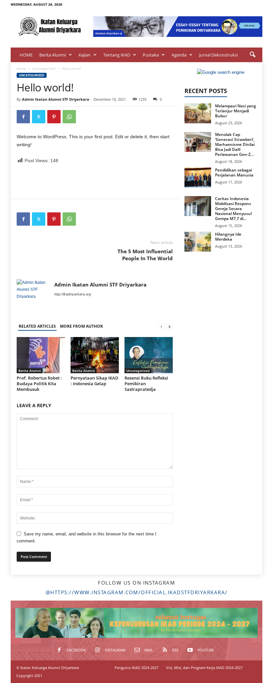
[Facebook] (216, 4)
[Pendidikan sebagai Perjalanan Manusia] (197, 177)
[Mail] (237, 4)
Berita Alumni (52, 55)
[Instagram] (226, 4)
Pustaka (151, 55)
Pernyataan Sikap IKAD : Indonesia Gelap (95, 381)
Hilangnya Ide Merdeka (228, 236)
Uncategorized (43, 68)
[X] (38, 116)
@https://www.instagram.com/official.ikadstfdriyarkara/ (137, 592)
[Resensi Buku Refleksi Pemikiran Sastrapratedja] (149, 355)
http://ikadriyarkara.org (72, 294)
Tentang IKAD (116, 55)
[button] (252, 55)
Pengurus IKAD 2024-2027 (136, 667)
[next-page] (169, 326)
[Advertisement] (95, 181)
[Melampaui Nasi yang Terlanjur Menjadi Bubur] (197, 113)
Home (21, 68)
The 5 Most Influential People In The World (145, 255)
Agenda (178, 55)
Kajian (85, 55)
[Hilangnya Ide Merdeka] (197, 242)
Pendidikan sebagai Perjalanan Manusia (234, 172)
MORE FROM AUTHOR (81, 326)
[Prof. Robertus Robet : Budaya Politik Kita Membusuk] (41, 355)
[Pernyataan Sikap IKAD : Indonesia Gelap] (95, 355)
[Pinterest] (54, 116)
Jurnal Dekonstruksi (218, 55)
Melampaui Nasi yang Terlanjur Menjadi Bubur (235, 111)
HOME (26, 55)
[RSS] (247, 4)
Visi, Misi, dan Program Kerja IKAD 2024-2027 (204, 667)
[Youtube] (257, 4)
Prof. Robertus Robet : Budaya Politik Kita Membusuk (39, 383)
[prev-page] (161, 326)
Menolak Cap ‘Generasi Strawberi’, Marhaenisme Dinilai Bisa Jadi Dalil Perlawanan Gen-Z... (235, 144)
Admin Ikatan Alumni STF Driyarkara (55, 99)
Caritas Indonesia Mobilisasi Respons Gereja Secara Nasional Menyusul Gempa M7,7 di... (233, 208)
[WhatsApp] (69, 116)
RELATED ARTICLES (37, 326)
